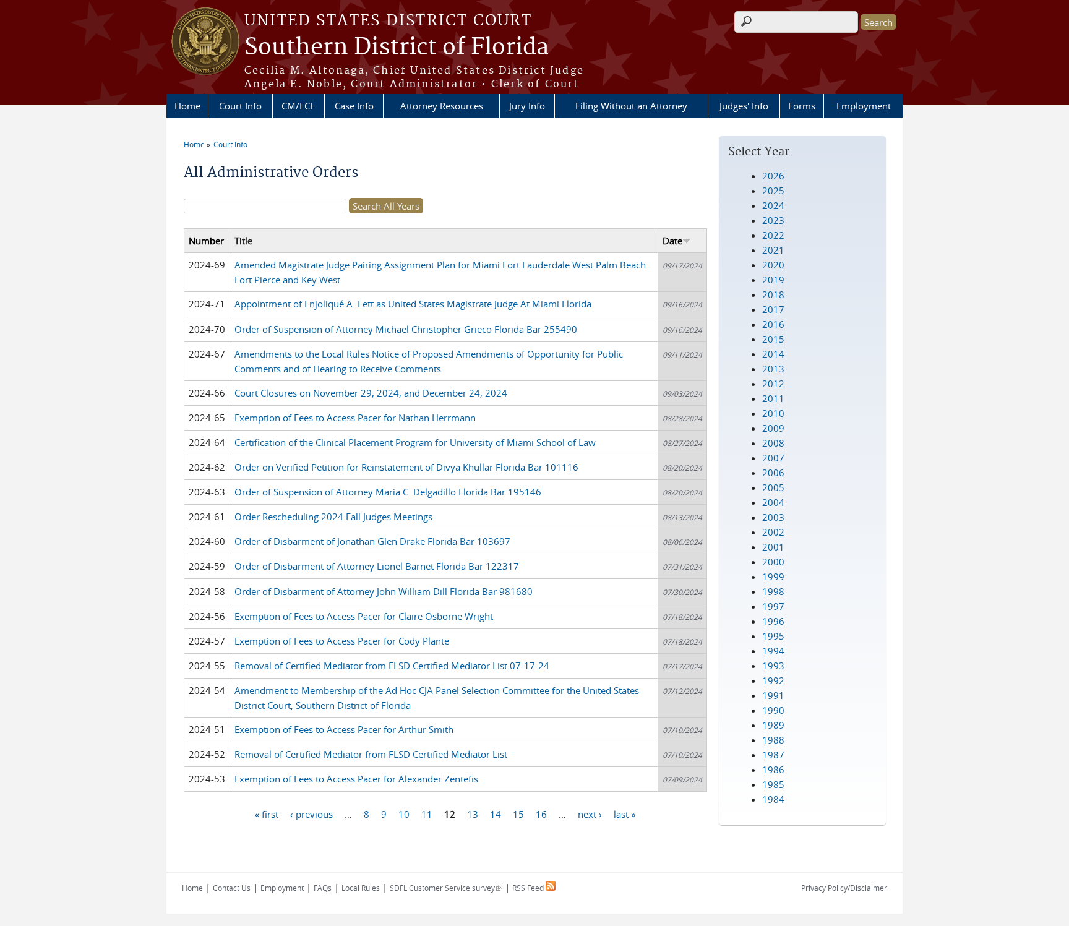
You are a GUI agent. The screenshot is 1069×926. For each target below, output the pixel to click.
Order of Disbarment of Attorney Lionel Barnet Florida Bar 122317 (376, 566)
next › (590, 813)
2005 (773, 487)
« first (266, 813)
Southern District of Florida (396, 47)
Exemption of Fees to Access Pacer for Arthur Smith (343, 729)
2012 (773, 383)
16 (541, 813)
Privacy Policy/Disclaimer (844, 888)
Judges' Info (743, 106)
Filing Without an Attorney (631, 106)
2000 (773, 561)
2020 (773, 265)
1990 (773, 710)
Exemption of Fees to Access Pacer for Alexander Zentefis (356, 779)
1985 (773, 784)
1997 (773, 606)
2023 (773, 220)
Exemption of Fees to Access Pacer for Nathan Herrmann (355, 417)
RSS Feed (529, 888)
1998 (773, 591)
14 (495, 813)
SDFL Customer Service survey (446, 888)
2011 (773, 398)
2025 (773, 190)
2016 (773, 324)
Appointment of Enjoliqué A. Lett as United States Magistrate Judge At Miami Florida (412, 304)
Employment (863, 106)
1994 (773, 651)
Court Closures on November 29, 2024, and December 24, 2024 (370, 393)
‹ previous (311, 813)
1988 (773, 740)
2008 (773, 443)
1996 (773, 621)
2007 (773, 458)
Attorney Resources (441, 106)
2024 (773, 205)
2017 (773, 309)
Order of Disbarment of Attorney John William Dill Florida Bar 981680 (383, 591)
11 (426, 813)
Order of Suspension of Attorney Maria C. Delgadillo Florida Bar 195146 (387, 492)
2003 (773, 517)
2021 (773, 250)
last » (624, 813)
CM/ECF (298, 106)
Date (672, 240)
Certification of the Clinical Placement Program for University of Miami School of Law (415, 442)
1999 (773, 576)
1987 (773, 754)
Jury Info (527, 106)
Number (206, 240)
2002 (773, 532)
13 (472, 813)
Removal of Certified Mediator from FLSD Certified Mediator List (370, 754)
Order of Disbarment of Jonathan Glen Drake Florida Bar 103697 (372, 541)
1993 (773, 665)
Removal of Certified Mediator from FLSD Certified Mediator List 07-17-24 (391, 665)
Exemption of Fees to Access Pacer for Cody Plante (341, 641)
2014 (773, 354)
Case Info (354, 106)
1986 (773, 769)
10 (404, 813)
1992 (773, 680)
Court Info (240, 106)
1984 (773, 799)
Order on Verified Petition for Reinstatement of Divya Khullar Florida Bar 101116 (406, 467)
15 (518, 813)
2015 (773, 339)
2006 (773, 472)
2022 (773, 235)
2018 (773, 294)
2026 (773, 175)
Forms (801, 106)
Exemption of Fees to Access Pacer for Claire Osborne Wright (363, 616)
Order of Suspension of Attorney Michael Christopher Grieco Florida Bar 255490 (405, 329)
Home (187, 106)
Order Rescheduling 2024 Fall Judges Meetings (333, 516)
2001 (773, 547)
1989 (773, 725)
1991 (773, 695)
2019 (773, 279)
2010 (773, 413)
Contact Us (232, 888)
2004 (773, 502)
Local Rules (360, 888)
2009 (773, 428)
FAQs (323, 888)
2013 (773, 368)
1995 (773, 636)
